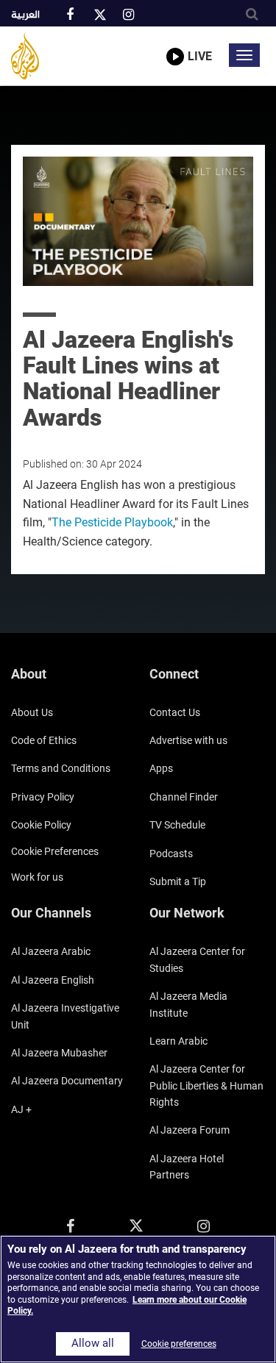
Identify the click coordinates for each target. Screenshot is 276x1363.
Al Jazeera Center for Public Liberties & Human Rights (206, 1085)
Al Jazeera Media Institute (188, 1004)
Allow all (92, 1343)
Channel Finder (183, 797)
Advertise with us (188, 740)
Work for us (37, 877)
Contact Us (174, 712)
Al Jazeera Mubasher (59, 1053)
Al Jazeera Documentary (67, 1081)
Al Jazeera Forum (189, 1130)
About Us (32, 712)
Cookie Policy (41, 825)
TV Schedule (177, 825)
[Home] (25, 55)
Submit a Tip (177, 881)
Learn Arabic (178, 1041)
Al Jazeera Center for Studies (197, 959)
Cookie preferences (55, 851)
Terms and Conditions (60, 768)
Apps (161, 768)
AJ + (21, 1109)
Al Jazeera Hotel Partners (186, 1167)
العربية (25, 15)
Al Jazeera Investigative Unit (65, 1016)
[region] (138, 1299)
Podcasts (171, 853)
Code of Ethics (44, 740)
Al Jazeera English (52, 980)
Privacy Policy (42, 797)
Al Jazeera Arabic (51, 951)
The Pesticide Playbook (112, 522)
